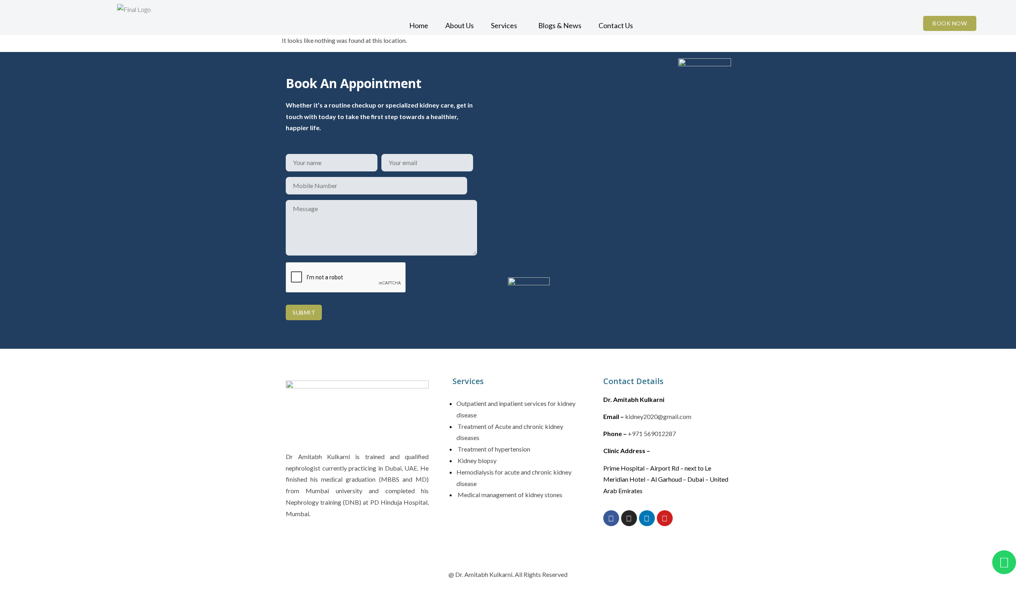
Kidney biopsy (476, 460)
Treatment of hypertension (493, 449)
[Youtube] (665, 518)
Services (504, 25)
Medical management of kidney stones (509, 494)
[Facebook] (611, 518)
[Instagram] (629, 518)
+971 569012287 (652, 433)
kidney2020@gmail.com (658, 416)
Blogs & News (559, 25)
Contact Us (615, 25)
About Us (459, 25)
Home (418, 25)
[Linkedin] (647, 518)
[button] (506, 25)
